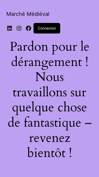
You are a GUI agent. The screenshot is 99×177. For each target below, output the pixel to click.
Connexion (47, 28)
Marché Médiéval (27, 14)
